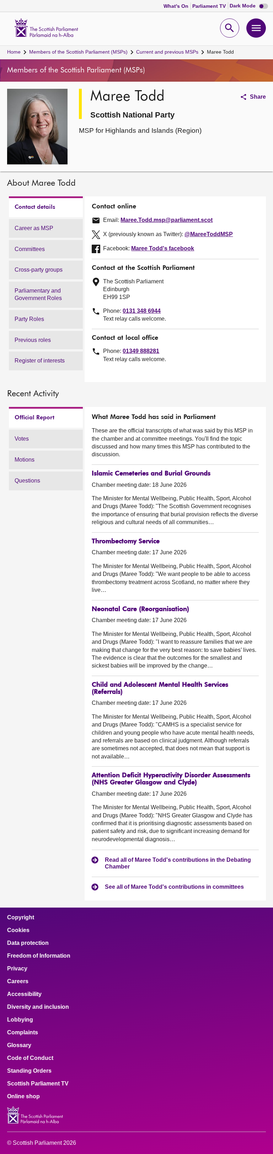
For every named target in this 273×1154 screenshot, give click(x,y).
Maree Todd (220, 52)
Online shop (23, 1096)
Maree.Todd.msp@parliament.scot (167, 220)
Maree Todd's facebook (162, 248)
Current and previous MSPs (167, 52)
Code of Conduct (30, 1058)
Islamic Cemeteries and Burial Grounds (151, 473)
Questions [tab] (27, 481)
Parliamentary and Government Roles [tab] (38, 294)
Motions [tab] (24, 460)
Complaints (22, 1032)
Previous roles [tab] (33, 340)
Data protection (28, 943)
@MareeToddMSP (208, 234)
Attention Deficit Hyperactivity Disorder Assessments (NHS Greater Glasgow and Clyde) (171, 779)
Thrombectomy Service (126, 541)
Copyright (20, 917)
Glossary (19, 1045)
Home (14, 52)
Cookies (18, 930)
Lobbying (20, 1020)
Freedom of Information (38, 956)
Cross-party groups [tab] (39, 270)
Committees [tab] (30, 249)
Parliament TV (209, 6)
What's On (177, 6)
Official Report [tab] (34, 418)
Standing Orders (29, 1071)
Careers (17, 981)
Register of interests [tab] (40, 361)
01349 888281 (141, 351)
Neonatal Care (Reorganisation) (140, 609)
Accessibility (24, 994)
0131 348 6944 (142, 311)
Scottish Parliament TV (38, 1084)
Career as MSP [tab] (34, 228)
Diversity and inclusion (38, 1007)
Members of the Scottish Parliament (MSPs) (78, 52)
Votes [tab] (22, 439)
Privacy (17, 968)
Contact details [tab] (35, 207)
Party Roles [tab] (29, 319)
